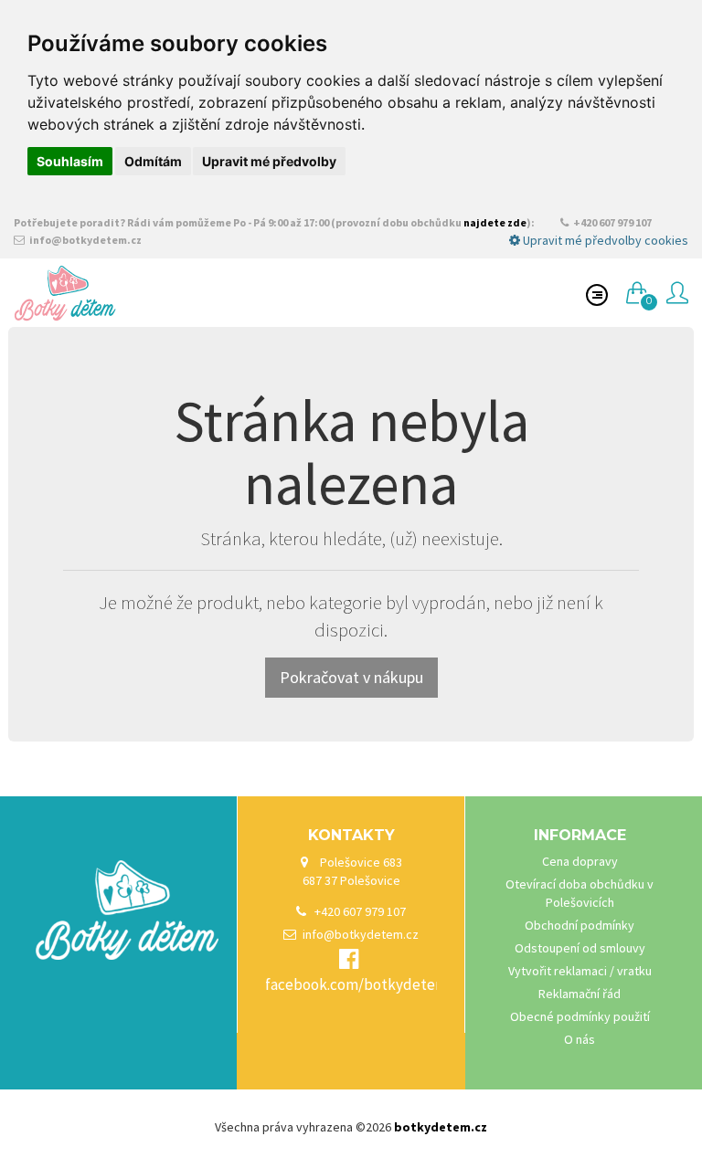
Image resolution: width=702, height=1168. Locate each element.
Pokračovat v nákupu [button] (351, 677)
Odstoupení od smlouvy (580, 948)
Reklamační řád (579, 993)
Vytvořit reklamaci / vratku (580, 971)
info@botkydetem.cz (84, 240)
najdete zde (494, 222)
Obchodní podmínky (579, 925)
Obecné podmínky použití (580, 1016)
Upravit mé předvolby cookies (604, 240)
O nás (579, 1039)
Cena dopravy (580, 861)
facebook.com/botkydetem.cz (365, 984)
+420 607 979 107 (611, 222)
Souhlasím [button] (70, 161)
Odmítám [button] (153, 161)
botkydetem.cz (440, 1127)
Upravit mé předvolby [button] (269, 161)
